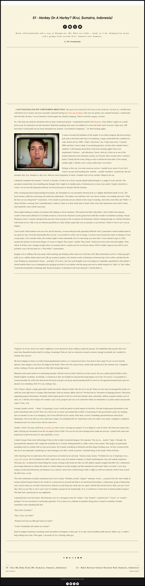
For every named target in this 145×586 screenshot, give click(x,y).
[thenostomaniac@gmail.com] (70, 27)
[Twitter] (80, 27)
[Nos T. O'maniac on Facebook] (65, 27)
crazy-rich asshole (21, 459)
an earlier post (49, 428)
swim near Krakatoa (75, 113)
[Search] (16, 3)
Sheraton (97, 122)
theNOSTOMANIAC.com (72, 9)
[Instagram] (75, 27)
